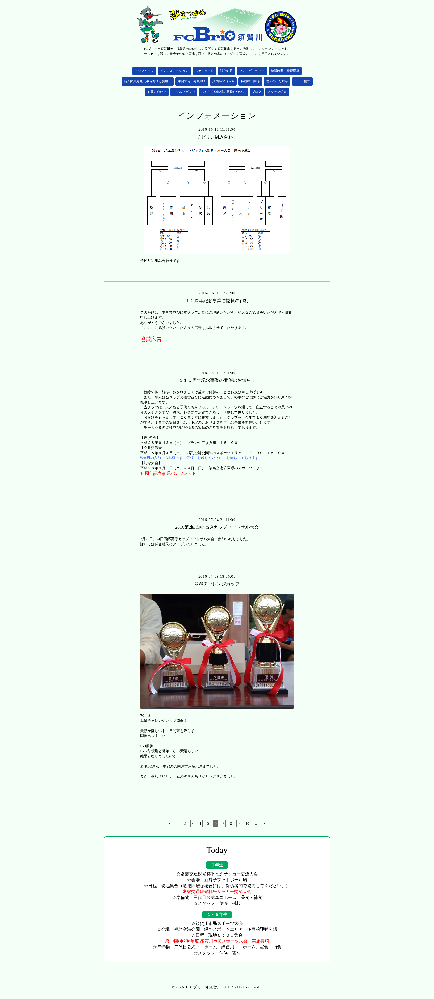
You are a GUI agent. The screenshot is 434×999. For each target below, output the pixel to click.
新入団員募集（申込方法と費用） (147, 81)
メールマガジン (184, 92)
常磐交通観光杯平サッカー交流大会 (217, 891)
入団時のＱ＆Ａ (223, 81)
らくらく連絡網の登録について (223, 92)
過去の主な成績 (277, 81)
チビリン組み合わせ (217, 136)
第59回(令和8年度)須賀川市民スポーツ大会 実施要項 (217, 941)
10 (247, 823)
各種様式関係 (250, 81)
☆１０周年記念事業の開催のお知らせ (217, 380)
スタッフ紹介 (277, 92)
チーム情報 (302, 81)
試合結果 (226, 71)
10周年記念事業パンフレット (168, 473)
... (256, 823)
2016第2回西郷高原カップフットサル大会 (217, 527)
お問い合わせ (156, 92)
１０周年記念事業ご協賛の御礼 (217, 300)
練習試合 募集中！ (192, 81)
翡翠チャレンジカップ (217, 583)
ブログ (256, 92)
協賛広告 (151, 339)
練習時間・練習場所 (285, 71)
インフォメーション (174, 71)
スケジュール (204, 71)
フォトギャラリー (251, 71)
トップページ (144, 71)
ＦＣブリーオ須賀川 (203, 987)
